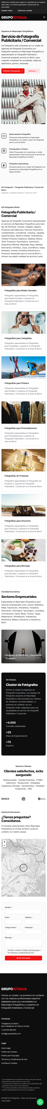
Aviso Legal (5, 1048)
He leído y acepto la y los (24, 951)
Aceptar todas (6, 10)
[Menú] (44, 17)
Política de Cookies (9, 1052)
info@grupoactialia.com (11, 1034)
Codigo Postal (11, 927)
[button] (23, 867)
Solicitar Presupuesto (11, 71)
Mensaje (9, 937)
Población (29, 927)
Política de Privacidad (31, 950)
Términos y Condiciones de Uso (22, 952)
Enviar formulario (23, 958)
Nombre (8, 907)
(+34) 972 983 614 (8, 1030)
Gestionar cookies (25, 10)
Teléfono (29, 917)
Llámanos (32, 71)
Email (7, 917)
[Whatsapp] (40, 1102)
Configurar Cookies (9, 1063)
